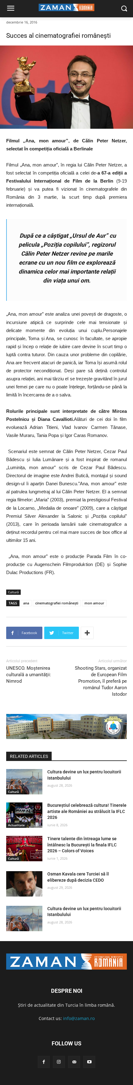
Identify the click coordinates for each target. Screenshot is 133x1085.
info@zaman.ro (79, 1018)
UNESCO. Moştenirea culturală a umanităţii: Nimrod (28, 674)
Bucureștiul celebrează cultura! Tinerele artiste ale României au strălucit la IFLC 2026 (87, 811)
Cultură (13, 592)
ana (26, 603)
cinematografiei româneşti (56, 603)
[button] (123, 8)
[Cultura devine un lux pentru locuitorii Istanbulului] (24, 781)
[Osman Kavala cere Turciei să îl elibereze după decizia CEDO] (24, 884)
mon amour (94, 603)
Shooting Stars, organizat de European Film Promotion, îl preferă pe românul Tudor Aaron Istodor (101, 681)
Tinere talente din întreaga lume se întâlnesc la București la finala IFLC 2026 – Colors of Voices (82, 844)
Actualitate (16, 825)
